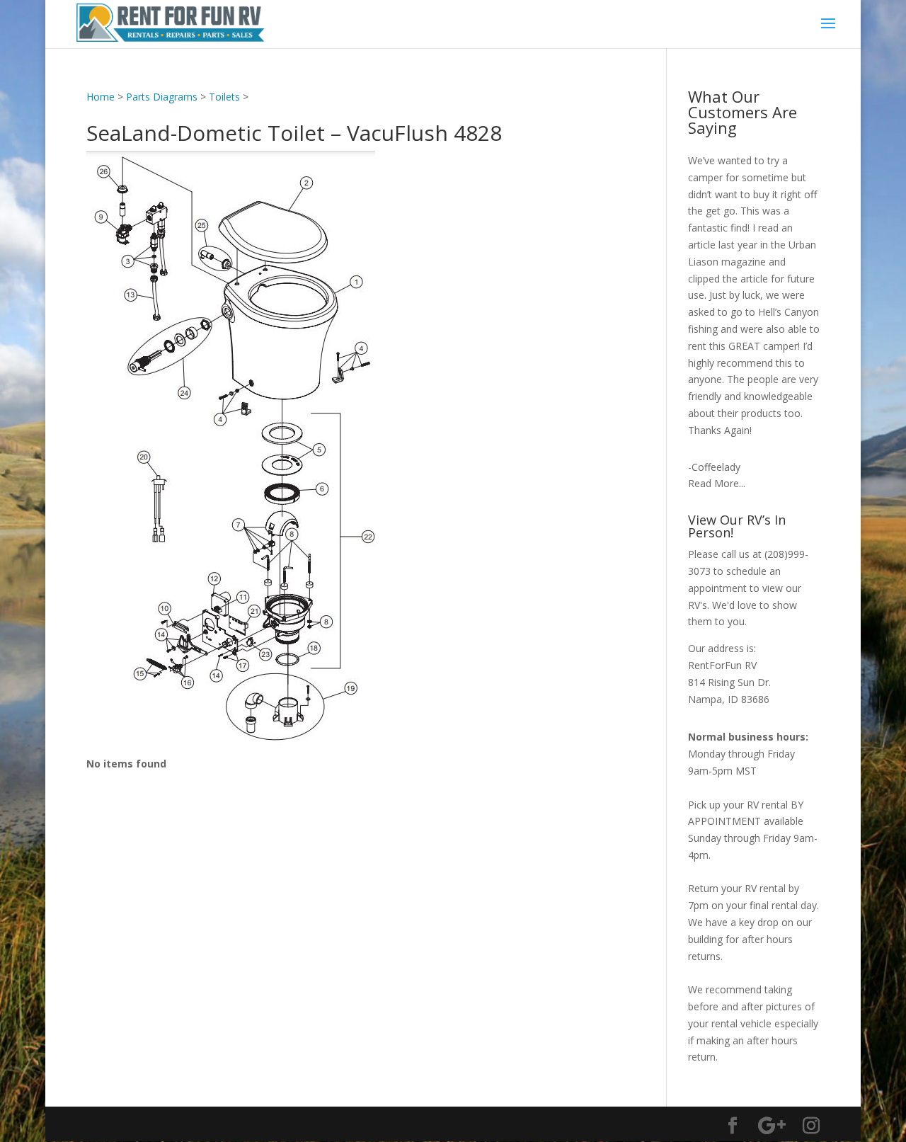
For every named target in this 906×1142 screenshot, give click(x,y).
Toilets (224, 96)
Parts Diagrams (161, 96)
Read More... (716, 483)
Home (100, 96)
